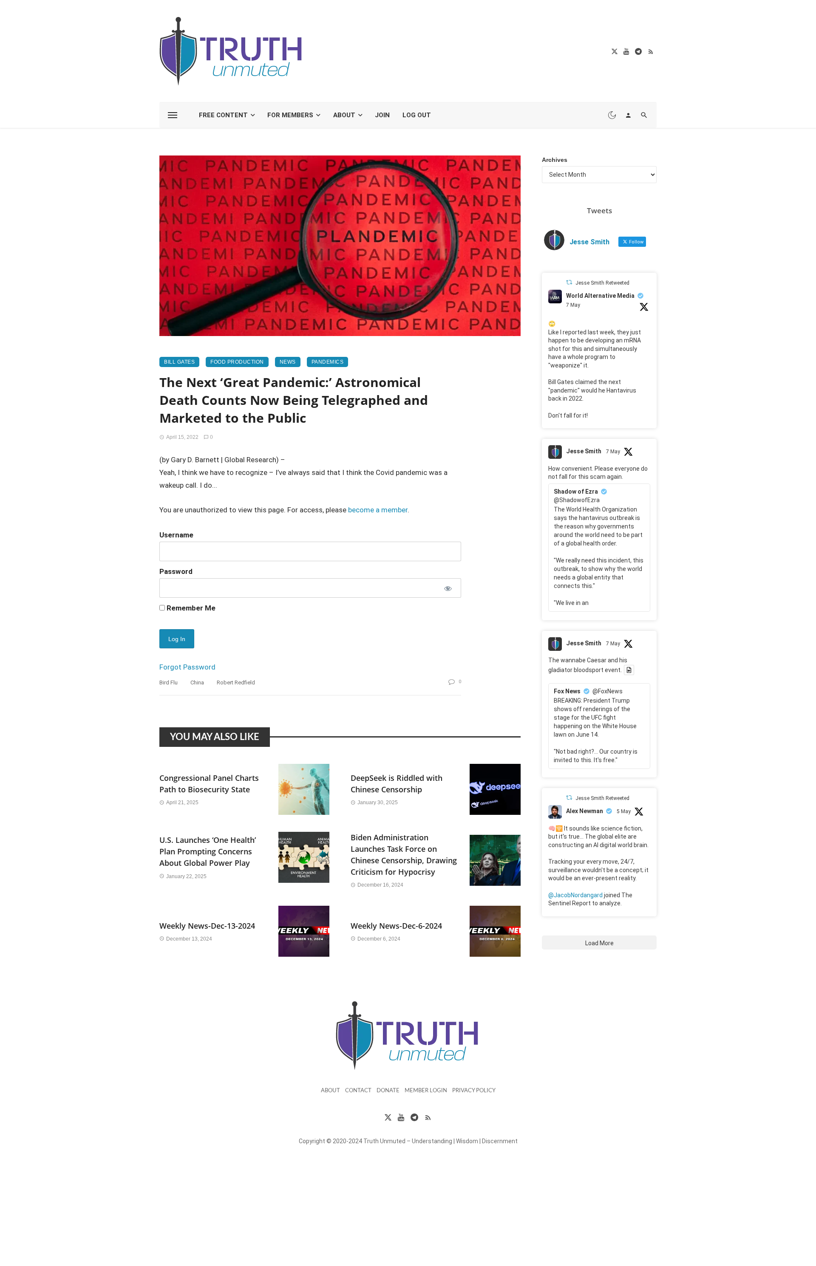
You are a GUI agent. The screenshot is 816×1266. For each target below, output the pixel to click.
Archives (554, 159)
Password (176, 571)
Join (382, 115)
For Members (290, 115)
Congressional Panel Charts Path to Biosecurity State (209, 783)
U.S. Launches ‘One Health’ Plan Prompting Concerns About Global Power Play (207, 851)
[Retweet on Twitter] (569, 282)
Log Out (416, 115)
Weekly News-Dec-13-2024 (207, 926)
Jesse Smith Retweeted (602, 283)
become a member (378, 510)
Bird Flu (168, 682)
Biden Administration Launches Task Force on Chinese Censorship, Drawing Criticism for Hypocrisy (404, 854)
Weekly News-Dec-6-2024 (396, 926)
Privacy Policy (474, 1091)
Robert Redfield (236, 682)
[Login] (628, 115)
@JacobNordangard (575, 895)
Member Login (426, 1091)
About (344, 115)
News (288, 362)
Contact (358, 1091)
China (197, 682)
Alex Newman (584, 811)
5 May (624, 811)
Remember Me (190, 608)
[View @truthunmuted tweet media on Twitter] (629, 670)
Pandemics (328, 362)
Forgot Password (187, 667)
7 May (573, 305)
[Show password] (447, 588)
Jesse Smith (583, 451)
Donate (388, 1091)
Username (176, 535)
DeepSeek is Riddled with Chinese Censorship (396, 783)
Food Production (237, 362)
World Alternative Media (600, 295)
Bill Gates (179, 362)
